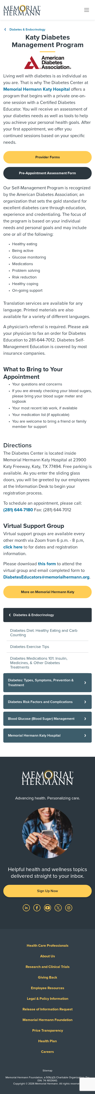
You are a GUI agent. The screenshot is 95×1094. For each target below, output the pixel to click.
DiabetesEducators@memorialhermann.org (46, 577)
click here (13, 547)
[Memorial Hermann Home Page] (21, 9)
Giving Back (47, 977)
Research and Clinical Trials (48, 967)
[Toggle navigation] (87, 9)
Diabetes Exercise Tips (29, 646)
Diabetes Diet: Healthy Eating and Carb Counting (43, 632)
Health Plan (47, 1041)
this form (47, 564)
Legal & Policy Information (47, 998)
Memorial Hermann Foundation (47, 1020)
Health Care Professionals (47, 945)
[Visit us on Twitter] (59, 907)
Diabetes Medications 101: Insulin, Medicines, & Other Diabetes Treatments (38, 663)
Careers (47, 1052)
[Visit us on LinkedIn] (27, 907)
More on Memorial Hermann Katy (47, 592)
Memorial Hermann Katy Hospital (36, 89)
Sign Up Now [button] (47, 891)
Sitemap (47, 1070)
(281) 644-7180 (18, 510)
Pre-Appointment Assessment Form (47, 173)
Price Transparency (47, 1030)
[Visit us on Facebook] (37, 907)
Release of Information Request (47, 1009)
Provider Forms (47, 157)
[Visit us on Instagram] (68, 907)
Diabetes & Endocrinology (27, 29)
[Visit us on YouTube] (48, 907)
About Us (47, 956)
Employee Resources (47, 988)
